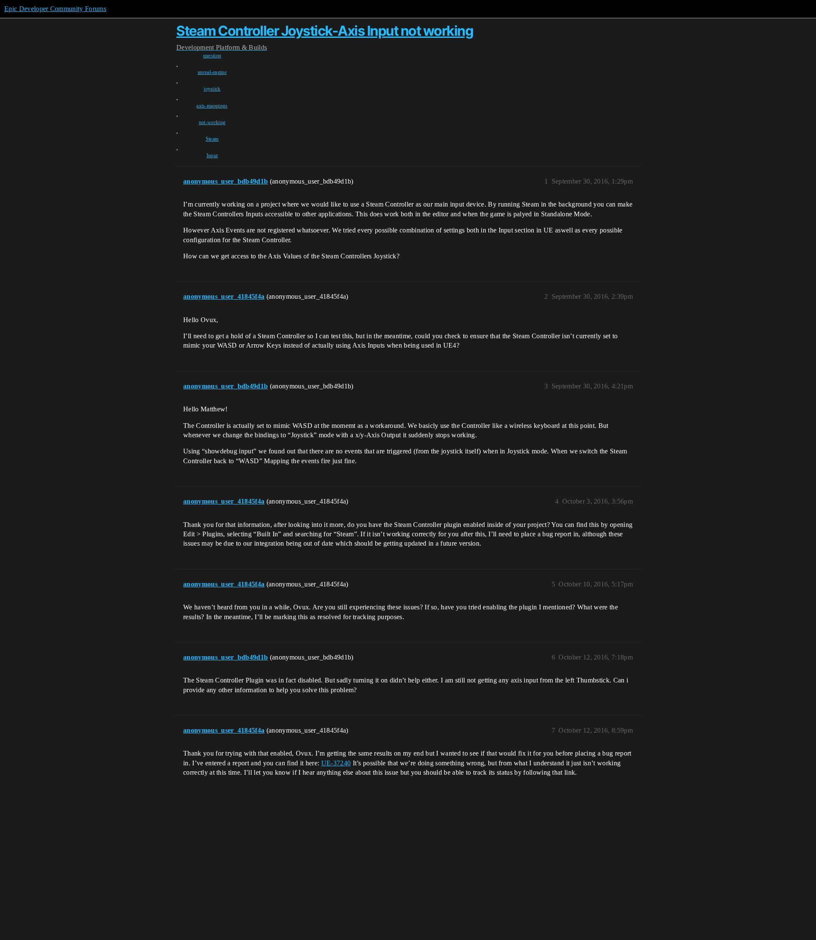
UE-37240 (336, 763)
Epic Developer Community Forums (55, 8)
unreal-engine (212, 72)
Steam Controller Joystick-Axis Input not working (324, 31)
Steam (212, 139)
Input (212, 156)
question (212, 56)
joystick (212, 89)
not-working (212, 122)
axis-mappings (211, 106)
